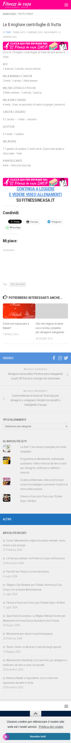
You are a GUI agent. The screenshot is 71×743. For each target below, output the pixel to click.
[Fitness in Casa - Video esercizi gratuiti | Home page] (21, 5)
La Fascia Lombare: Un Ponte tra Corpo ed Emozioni (35, 558)
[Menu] (66, 4)
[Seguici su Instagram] (60, 358)
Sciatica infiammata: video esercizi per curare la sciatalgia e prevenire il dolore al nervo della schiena (44, 484)
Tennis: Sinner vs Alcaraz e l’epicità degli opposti (33, 647)
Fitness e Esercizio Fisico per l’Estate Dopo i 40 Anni (35, 602)
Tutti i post (25, 14)
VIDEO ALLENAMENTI (44, 194)
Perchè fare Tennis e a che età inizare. (28, 571)
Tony (8, 32)
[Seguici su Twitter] (66, 358)
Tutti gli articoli (18, 284)
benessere (9, 14)
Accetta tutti (38, 736)
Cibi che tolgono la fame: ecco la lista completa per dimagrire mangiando (50, 328)
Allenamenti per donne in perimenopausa (29, 633)
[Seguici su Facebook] (53, 358)
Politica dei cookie (51, 726)
